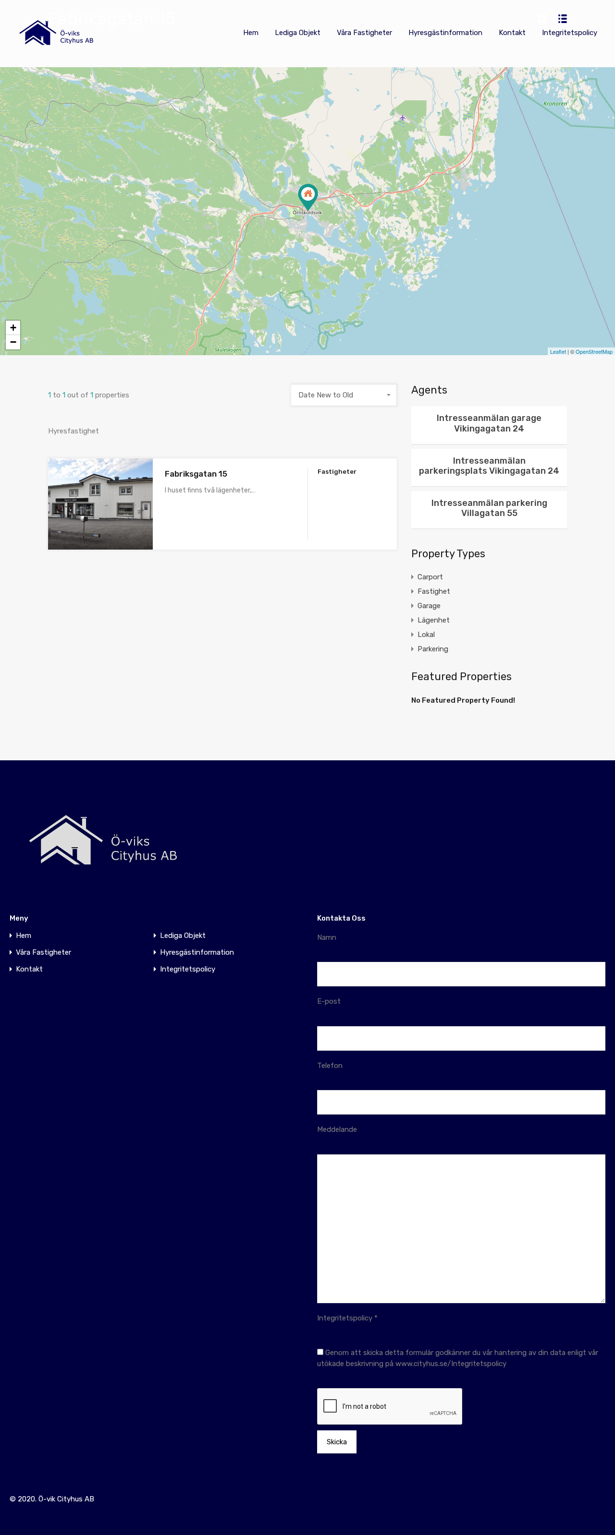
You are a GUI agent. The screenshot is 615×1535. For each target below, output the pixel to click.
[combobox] (344, 395)
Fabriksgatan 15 (196, 474)
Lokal (426, 634)
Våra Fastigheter (364, 32)
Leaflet (558, 351)
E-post (329, 1001)
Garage (429, 605)
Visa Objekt (100, 532)
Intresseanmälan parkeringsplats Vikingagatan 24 (489, 466)
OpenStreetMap (594, 351)
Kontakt (512, 32)
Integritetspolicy (569, 32)
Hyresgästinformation (445, 32)
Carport (430, 577)
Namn (326, 937)
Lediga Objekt (297, 32)
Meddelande (337, 1129)
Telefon (330, 1065)
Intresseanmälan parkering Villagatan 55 (489, 508)
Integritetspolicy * (347, 1318)
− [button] (13, 342)
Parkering (433, 649)
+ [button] (13, 328)
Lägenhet (434, 620)
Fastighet (434, 591)
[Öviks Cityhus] (58, 51)
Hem (250, 32)
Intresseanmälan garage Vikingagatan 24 (489, 423)
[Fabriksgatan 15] (308, 197)
